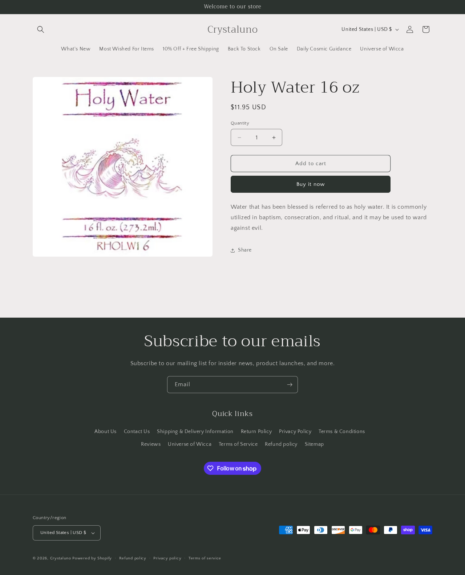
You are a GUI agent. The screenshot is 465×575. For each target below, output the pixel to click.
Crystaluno (60, 558)
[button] (41, 29)
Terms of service (205, 558)
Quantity (240, 123)
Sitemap (314, 444)
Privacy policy (167, 558)
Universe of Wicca (189, 444)
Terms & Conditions (342, 432)
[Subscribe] (290, 384)
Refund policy (281, 444)
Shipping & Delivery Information (195, 432)
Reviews (151, 444)
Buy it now (310, 184)
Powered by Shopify (92, 558)
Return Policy (256, 432)
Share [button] (245, 250)
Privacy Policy (295, 432)
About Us (105, 432)
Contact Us (137, 432)
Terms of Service (238, 444)
